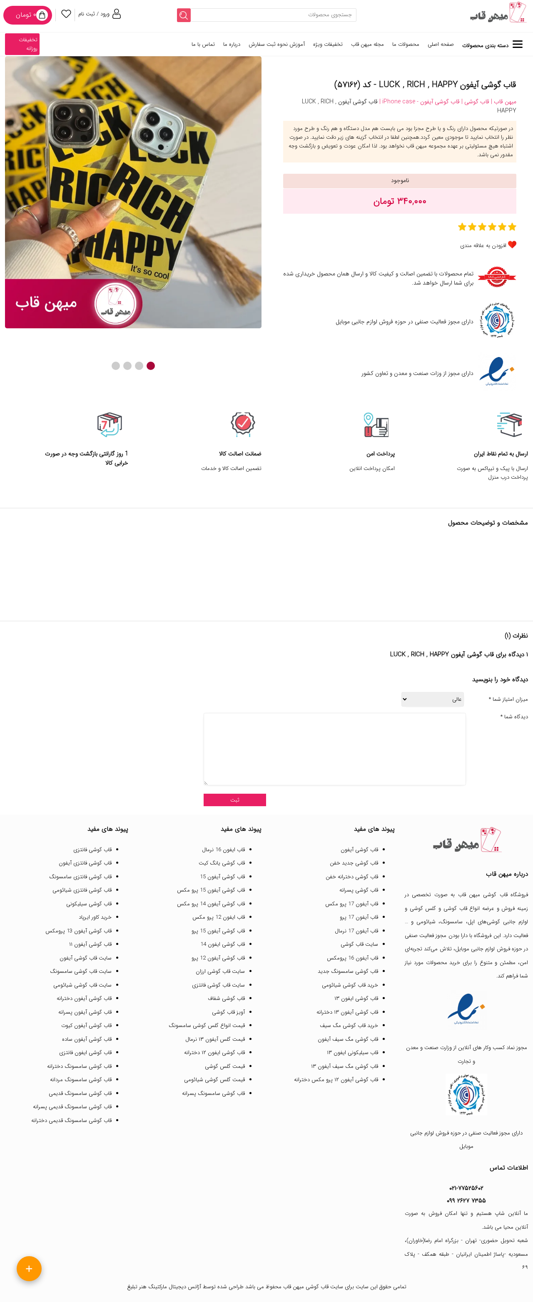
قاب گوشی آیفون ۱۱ (90, 944)
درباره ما (231, 44)
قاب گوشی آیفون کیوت (86, 1025)
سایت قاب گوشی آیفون (86, 958)
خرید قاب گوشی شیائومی (350, 985)
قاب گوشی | (474, 101)
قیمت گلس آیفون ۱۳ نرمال (215, 1039)
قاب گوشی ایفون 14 (222, 944)
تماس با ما (203, 44)
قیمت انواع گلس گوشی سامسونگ (207, 1025)
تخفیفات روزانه (28, 44)
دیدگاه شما (514, 717)
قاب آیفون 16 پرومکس (352, 958)
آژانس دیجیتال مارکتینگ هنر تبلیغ (164, 1286)
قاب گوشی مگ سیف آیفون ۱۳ (344, 1066)
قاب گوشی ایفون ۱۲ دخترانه (214, 1052)
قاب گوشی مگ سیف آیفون (348, 1039)
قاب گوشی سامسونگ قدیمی (80, 1093)
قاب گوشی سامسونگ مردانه (81, 1079)
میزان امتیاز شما (508, 699)
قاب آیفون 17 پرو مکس (351, 904)
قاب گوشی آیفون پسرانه (85, 1012)
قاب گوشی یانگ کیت (222, 863)
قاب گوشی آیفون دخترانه (84, 998)
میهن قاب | (502, 101)
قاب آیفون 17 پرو (359, 917)
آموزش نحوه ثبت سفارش (277, 44)
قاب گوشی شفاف (226, 998)
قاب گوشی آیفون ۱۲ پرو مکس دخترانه (336, 1079)
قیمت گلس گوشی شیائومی (214, 1079)
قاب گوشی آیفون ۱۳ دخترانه (347, 1012)
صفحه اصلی (441, 44)
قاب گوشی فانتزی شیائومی (82, 890)
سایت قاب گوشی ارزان (220, 971)
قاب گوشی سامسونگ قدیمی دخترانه (71, 1120)
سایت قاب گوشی (359, 944)
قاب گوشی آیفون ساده (87, 1039)
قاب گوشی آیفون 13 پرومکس (78, 931)
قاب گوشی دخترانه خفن (352, 876)
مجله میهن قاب (367, 44)
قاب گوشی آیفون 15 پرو (218, 931)
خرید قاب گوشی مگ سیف (349, 1025)
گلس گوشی (423, 908)
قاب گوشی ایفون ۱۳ (356, 998)
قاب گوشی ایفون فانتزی (85, 1052)
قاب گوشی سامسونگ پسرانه (213, 1093)
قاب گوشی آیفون (359, 849)
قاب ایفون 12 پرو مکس (218, 917)
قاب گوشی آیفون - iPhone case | (419, 101)
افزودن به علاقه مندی (483, 245)
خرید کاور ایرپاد (95, 917)
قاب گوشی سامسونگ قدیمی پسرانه (72, 1106)
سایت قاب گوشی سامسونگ (81, 971)
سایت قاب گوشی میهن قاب (313, 1286)
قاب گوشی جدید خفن (354, 863)
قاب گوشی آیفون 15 (222, 876)
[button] (151, 366)
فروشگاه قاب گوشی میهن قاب (493, 894)
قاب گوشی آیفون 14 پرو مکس (211, 904)
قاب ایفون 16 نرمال (223, 849)
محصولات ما (405, 44)
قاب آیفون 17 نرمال (356, 931)
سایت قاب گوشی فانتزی (218, 985)
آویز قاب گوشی (228, 1012)
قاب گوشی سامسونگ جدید (348, 971)
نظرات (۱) (516, 636)
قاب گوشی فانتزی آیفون (85, 863)
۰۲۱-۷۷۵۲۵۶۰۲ (466, 1188)
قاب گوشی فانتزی (92, 849)
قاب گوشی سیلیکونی (89, 904)
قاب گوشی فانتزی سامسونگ (80, 876)
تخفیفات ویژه (328, 44)
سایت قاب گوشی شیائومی (82, 985)
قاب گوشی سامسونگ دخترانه (79, 1066)
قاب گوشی (455, 908)
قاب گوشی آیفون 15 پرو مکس (211, 890)
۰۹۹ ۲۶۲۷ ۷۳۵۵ (466, 1201)
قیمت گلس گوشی (225, 1066)
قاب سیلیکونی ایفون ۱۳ (352, 1052)
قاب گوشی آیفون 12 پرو (218, 958)
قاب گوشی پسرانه (358, 890)
